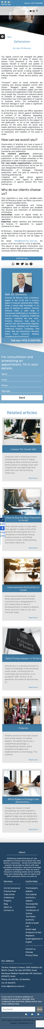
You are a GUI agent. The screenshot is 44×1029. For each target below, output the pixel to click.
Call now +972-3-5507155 (26, 340)
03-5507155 (13, 979)
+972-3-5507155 (37, 3)
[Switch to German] (6, 3)
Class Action (9, 894)
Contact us (9, 910)
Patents (23, 728)
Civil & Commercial (12, 888)
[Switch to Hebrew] (2, 3)
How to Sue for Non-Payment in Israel (23, 519)
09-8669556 (25, 979)
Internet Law (22, 258)
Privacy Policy (32, 955)
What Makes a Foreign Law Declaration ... (23, 800)
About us (8, 907)
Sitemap (29, 952)
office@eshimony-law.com (25, 241)
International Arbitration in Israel (23, 588)
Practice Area (10, 891)
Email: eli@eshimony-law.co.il (12, 986)
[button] (2, 36)
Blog (6, 904)
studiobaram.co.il (25, 1023)
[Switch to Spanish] (9, 3)
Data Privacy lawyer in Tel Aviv (23, 658)
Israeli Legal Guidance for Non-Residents (34, 932)
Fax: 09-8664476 (8, 983)
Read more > (33, 478)
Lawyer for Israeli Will (23, 449)
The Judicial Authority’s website (31, 897)
